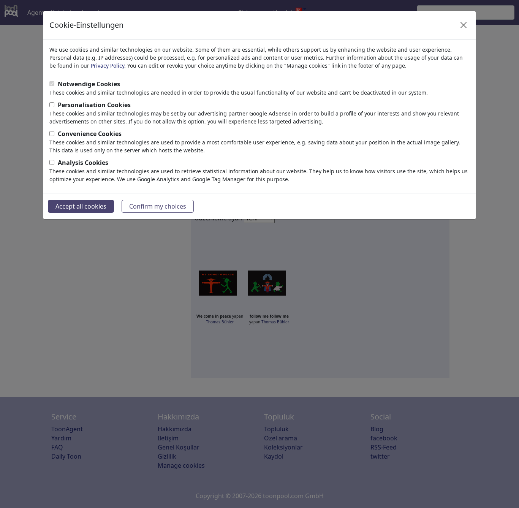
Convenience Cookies (90, 134)
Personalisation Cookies (94, 105)
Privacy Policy (107, 65)
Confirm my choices (157, 206)
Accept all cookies (80, 206)
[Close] (463, 25)
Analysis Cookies (83, 162)
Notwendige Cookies (89, 84)
